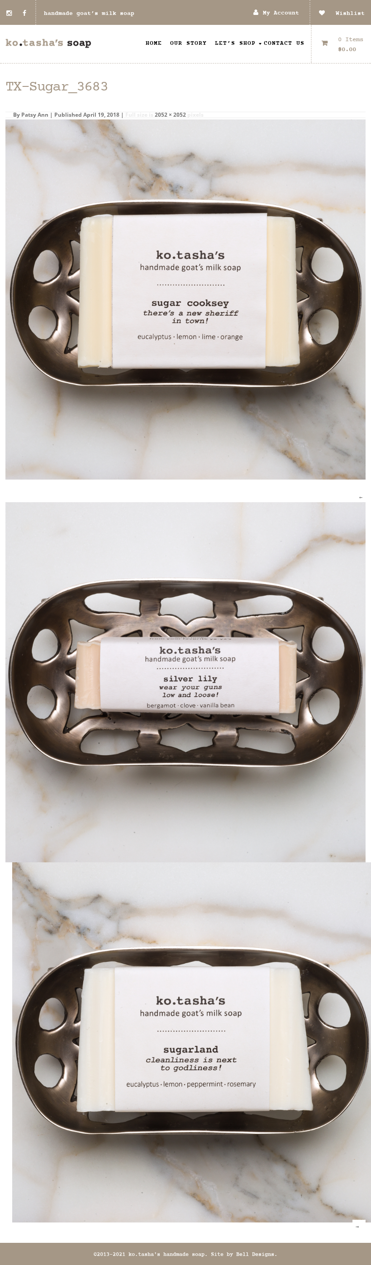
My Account (281, 13)
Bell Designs (255, 1254)
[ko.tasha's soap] (48, 43)
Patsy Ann (34, 115)
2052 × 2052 (170, 115)
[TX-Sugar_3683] (185, 299)
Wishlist (345, 14)
